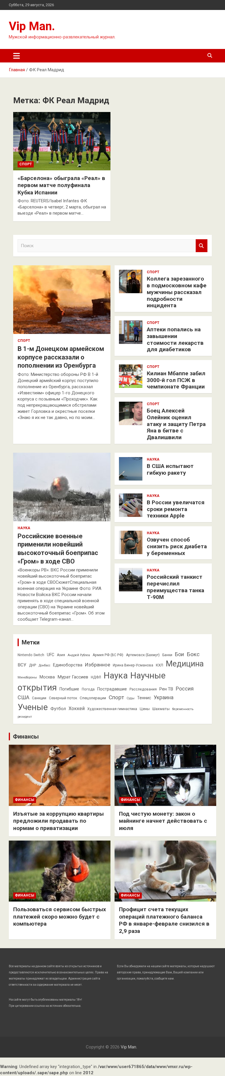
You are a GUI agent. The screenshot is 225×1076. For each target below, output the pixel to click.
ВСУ (22, 665)
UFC (50, 654)
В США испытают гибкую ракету (170, 469)
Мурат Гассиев (72, 677)
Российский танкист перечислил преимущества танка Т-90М (175, 586)
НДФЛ (96, 677)
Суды (130, 698)
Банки (167, 655)
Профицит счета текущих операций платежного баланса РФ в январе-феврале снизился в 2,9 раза (164, 920)
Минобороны (27, 677)
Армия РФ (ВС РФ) (108, 655)
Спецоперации (93, 698)
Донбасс (44, 665)
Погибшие (69, 689)
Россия (185, 689)
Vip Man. (32, 26)
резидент (25, 717)
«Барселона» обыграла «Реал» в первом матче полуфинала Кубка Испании (61, 185)
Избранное (97, 665)
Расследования (143, 689)
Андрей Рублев (79, 655)
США (23, 697)
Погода (88, 689)
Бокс (193, 654)
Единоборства (67, 665)
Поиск (201, 245)
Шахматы (161, 709)
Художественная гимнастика (112, 709)
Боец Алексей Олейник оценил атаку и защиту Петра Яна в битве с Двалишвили (176, 424)
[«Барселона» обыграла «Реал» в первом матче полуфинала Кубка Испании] (62, 141)
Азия (61, 655)
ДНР (32, 665)
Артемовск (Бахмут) (143, 655)
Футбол (58, 708)
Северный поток (63, 698)
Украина (163, 697)
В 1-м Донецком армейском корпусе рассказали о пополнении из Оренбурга (61, 357)
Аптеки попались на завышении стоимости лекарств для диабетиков (175, 339)
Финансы (26, 736)
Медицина (185, 663)
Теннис (144, 697)
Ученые (33, 707)
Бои (179, 654)
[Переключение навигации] (16, 55)
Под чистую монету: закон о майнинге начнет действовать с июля (163, 820)
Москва (47, 677)
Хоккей (77, 708)
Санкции (39, 698)
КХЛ (159, 665)
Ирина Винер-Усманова (133, 665)
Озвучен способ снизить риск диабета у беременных (177, 546)
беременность (182, 709)
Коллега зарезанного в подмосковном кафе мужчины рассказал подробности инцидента (177, 292)
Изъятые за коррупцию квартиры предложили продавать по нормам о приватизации (58, 820)
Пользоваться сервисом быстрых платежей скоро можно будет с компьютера (59, 916)
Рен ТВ (166, 689)
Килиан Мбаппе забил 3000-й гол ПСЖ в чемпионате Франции (176, 380)
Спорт (25, 164)
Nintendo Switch (31, 655)
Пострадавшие (112, 689)
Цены (145, 709)
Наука (24, 528)
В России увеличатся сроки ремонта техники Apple (175, 509)
